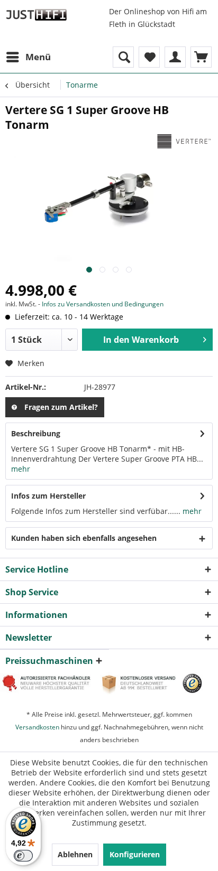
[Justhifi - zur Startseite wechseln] (36, 14)
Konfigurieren (135, 854)
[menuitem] (28, 57)
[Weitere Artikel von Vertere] (184, 141)
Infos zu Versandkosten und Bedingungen (103, 303)
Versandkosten (37, 727)
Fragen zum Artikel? (61, 407)
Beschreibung (35, 433)
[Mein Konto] (175, 57)
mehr (20, 469)
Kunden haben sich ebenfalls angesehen (84, 538)
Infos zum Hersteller (48, 496)
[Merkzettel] (149, 57)
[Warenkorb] (201, 57)
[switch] (23, 855)
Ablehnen (75, 854)
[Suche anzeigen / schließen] (123, 57)
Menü (38, 57)
